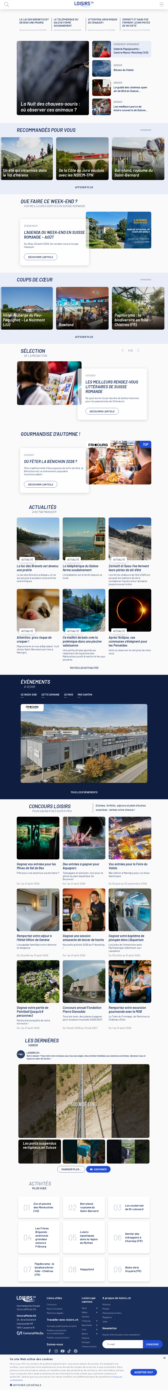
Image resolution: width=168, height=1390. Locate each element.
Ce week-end (29, 694)
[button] (67, 1385)
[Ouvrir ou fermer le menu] (161, 5)
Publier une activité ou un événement (56, 1332)
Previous (123, 350)
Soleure (85, 1337)
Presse (105, 1308)
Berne (85, 1333)
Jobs (104, 1321)
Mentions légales (55, 1313)
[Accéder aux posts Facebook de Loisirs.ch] (50, 1351)
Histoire (106, 1304)
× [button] (164, 1358)
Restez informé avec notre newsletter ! (121, 1334)
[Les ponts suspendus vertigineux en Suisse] (83, 1101)
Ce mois (68, 694)
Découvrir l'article (40, 256)
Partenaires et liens (112, 1313)
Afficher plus (84, 187)
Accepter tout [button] (143, 1372)
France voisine (89, 1346)
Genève (85, 1316)
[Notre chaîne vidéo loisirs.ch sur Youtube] (63, 1351)
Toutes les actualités (84, 667)
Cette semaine (50, 694)
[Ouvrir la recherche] (6, 5)
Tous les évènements (84, 792)
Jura (84, 1329)
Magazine (107, 1317)
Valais (84, 1312)
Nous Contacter (55, 1308)
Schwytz (86, 1342)
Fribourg (86, 1320)
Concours (52, 1304)
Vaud (84, 1308)
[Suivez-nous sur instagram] (56, 1351)
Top (145, 444)
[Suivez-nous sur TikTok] (69, 1351)
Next (138, 350)
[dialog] (84, 1372)
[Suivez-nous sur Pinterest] (76, 1351)
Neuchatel (87, 1325)
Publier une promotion (58, 1337)
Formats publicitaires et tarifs (62, 1326)
